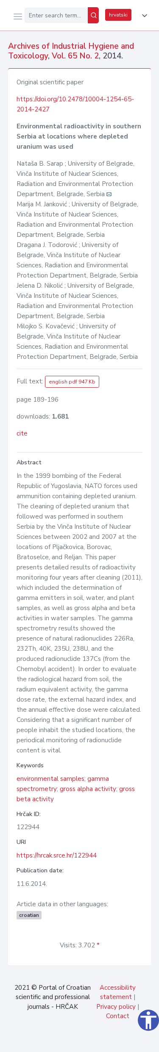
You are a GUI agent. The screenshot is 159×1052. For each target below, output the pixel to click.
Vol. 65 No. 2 (75, 55)
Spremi (89, 1041)
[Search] (93, 15)
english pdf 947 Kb (72, 381)
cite (22, 433)
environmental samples (50, 778)
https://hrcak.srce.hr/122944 (57, 855)
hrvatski (118, 14)
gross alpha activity (88, 789)
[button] (143, 15)
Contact (117, 1016)
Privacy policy (116, 1006)
